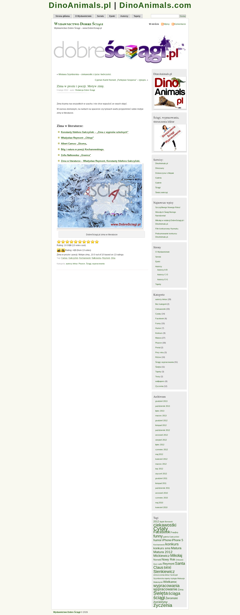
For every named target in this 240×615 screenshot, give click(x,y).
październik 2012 (162, 430)
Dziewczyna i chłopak (164, 173)
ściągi (159, 597)
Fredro (174, 532)
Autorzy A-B (162, 270)
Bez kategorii (160, 304)
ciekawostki (164, 525)
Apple (162, 522)
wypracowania (166, 585)
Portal (157, 347)
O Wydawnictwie (83, 16)
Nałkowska (96, 258)
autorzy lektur (71, 264)
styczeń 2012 (161, 474)
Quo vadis (157, 564)
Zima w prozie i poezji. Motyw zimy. (80, 86)
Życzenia (159, 386)
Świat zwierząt (161, 192)
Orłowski (179, 560)
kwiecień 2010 (161, 507)
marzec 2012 (161, 464)
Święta (158, 367)
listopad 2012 (161, 425)
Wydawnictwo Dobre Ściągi (78, 23)
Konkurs (159, 333)
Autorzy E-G (162, 279)
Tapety (137, 16)
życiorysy (160, 602)
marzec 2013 (161, 416)
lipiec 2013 (159, 411)
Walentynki (158, 582)
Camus (64, 258)
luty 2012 (159, 469)
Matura (158, 338)
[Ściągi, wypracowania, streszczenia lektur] (170, 152)
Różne (158, 357)
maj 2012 (159, 454)
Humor (158, 328)
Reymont (106, 258)
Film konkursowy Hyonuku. (167, 229)
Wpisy (167, 24)
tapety (167, 578)
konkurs (172, 544)
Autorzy (124, 16)
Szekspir (174, 575)
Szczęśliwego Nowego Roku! (167, 207)
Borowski (169, 522)
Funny (158, 323)
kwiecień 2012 (161, 459)
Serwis (100, 16)
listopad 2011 (160, 483)
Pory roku (159, 352)
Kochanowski (85, 258)
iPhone (166, 540)
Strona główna (63, 16)
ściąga (174, 593)
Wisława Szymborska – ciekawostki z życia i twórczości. (85, 74)
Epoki (112, 16)
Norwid (157, 559)
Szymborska (158, 578)
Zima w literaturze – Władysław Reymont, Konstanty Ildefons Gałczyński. (100, 161)
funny (158, 536)
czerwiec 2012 (161, 449)
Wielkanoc (170, 582)
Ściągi (157, 187)
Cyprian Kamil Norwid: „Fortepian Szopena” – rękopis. (120, 80)
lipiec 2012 (159, 445)
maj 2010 (159, 503)
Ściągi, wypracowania (95, 264)
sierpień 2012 (161, 440)
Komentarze (180, 24)
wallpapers (159, 381)
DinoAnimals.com (155, 5)
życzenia (162, 605)
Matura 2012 (163, 552)
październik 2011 (162, 488)
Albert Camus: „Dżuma (73, 143)
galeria (166, 537)
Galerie (158, 183)
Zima (113, 258)
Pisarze (82, 264)
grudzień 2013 (161, 401)
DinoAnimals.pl (80, 5)
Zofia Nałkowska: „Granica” (76, 155)
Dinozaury (159, 168)
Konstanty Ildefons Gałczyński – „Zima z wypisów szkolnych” (94, 132)
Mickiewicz (161, 555)
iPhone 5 (177, 540)
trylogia (174, 578)
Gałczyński (73, 258)
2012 (156, 521)
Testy (157, 376)
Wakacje (181, 578)
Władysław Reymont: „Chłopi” (77, 137)
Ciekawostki (160, 309)
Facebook (159, 318)
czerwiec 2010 (161, 498)
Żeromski (172, 598)
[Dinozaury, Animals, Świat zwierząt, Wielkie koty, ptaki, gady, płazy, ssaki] (170, 110)
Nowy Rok (168, 559)
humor (157, 540)
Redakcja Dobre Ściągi (85, 90)
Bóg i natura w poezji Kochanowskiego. (82, 149)
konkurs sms (161, 548)
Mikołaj (176, 555)
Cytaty (158, 314)
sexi (167, 567)
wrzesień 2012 (161, 435)
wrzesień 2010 (161, 493)
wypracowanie (165, 589)
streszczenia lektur (161, 575)
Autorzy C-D (162, 274)
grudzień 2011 (161, 478)
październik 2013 (162, 406)
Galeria (158, 178)
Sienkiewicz (164, 571)
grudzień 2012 (161, 420)
